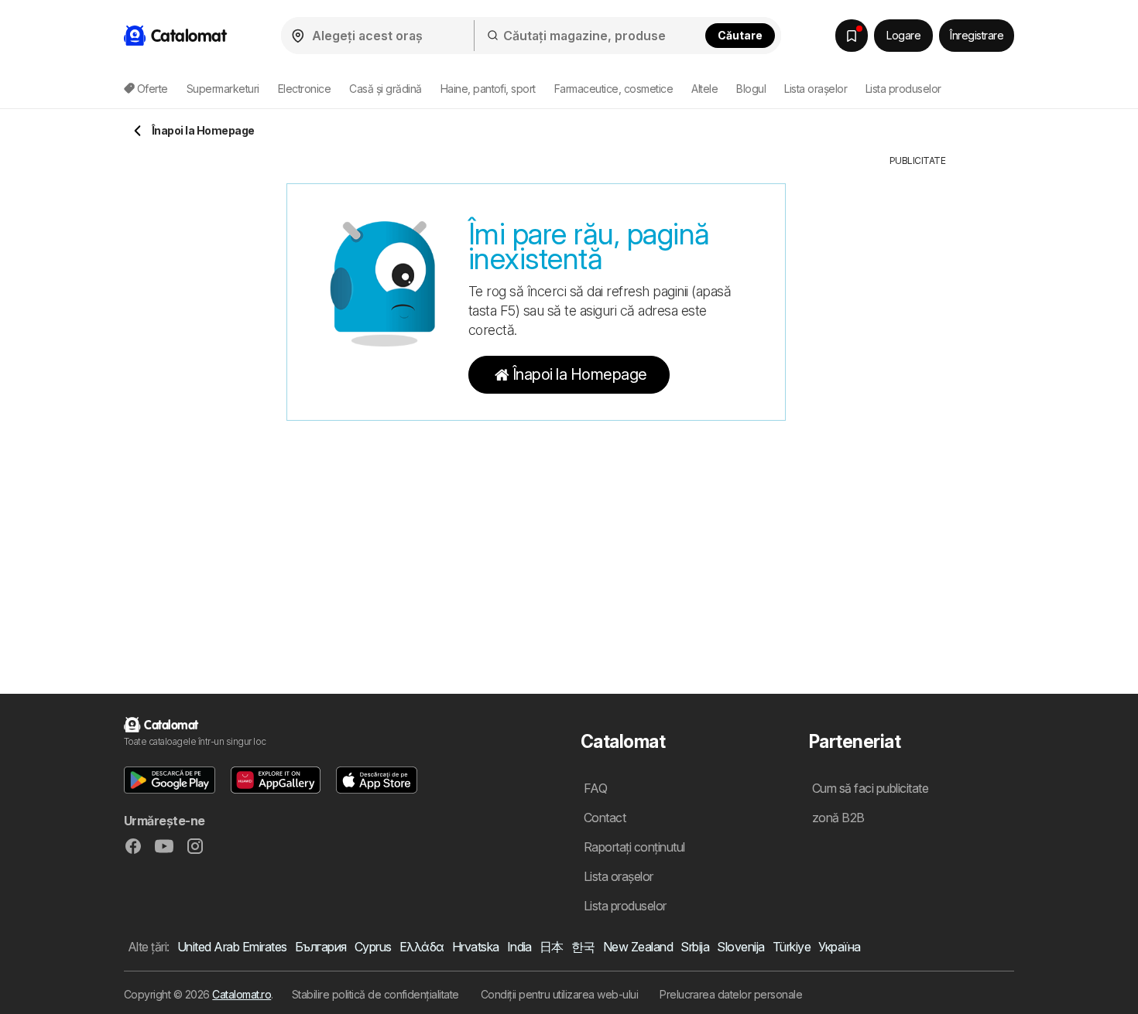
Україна (839, 946)
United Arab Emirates (232, 946)
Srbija (694, 946)
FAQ (595, 788)
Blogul (751, 88)
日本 (552, 946)
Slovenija (740, 946)
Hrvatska (475, 946)
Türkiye (792, 946)
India (519, 946)
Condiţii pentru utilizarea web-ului (559, 994)
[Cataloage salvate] (851, 35)
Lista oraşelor (815, 88)
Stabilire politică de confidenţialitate (375, 994)
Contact (605, 817)
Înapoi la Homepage (579, 374)
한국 (583, 946)
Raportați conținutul (634, 847)
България (321, 946)
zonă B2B (838, 817)
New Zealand (638, 946)
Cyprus (373, 946)
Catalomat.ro (241, 994)
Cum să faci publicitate (870, 788)
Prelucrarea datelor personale (731, 994)
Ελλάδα (421, 946)
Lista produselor (903, 88)
